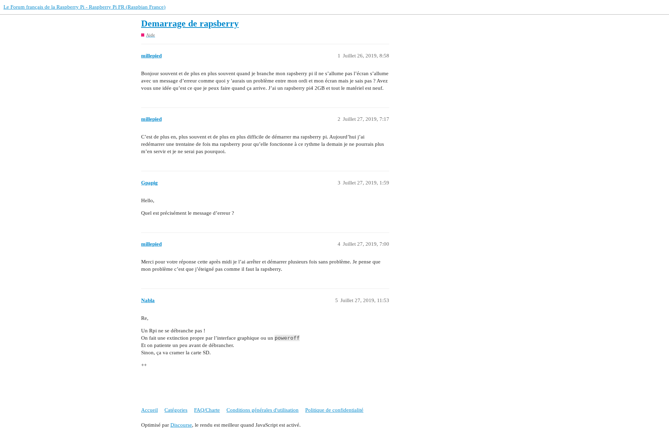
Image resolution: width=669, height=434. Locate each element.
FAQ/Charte (207, 410)
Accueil (149, 410)
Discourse (181, 425)
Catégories (175, 410)
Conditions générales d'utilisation (262, 410)
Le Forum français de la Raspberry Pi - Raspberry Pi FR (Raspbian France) (84, 7)
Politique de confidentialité (334, 410)
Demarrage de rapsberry (190, 23)
